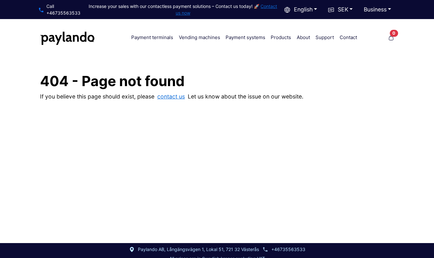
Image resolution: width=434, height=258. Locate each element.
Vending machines (199, 37)
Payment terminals (152, 37)
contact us (171, 96)
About (303, 37)
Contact (348, 37)
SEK (343, 9)
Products (281, 37)
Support (324, 37)
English (303, 9)
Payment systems (245, 37)
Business (375, 9)
